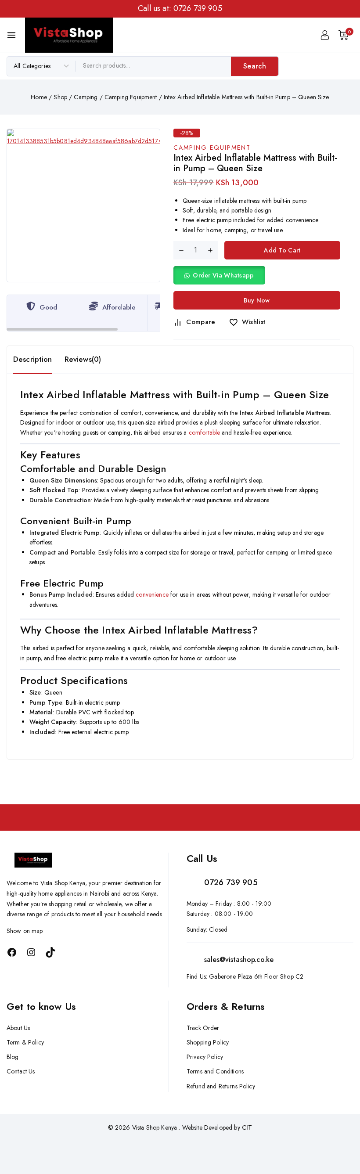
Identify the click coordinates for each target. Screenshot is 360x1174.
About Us (18, 1027)
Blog (13, 1056)
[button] (219, 275)
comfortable (204, 432)
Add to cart (282, 250)
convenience (152, 594)
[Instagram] (31, 952)
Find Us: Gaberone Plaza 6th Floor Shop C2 (245, 976)
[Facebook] (12, 952)
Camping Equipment (212, 147)
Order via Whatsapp (223, 275)
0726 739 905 (197, 8)
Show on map (25, 930)
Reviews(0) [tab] (83, 359)
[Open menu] (11, 35)
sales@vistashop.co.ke (239, 959)
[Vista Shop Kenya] (69, 35)
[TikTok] (50, 952)
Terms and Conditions (215, 1071)
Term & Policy (25, 1042)
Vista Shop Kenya (154, 1127)
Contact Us (21, 1071)
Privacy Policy (205, 1056)
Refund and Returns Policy (221, 1086)
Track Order (203, 1027)
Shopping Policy (208, 1042)
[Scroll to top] (338, 1126)
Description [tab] (32, 359)
